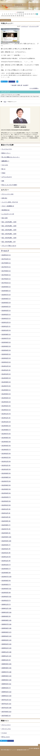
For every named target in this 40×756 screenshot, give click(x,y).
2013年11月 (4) (5, 418)
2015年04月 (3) (6, 350)
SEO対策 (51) (5, 210)
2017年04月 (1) (6, 275)
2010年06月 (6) (6, 580)
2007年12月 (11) (6, 699)
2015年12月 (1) (6, 322)
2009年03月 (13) (6, 640)
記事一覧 (19, 85)
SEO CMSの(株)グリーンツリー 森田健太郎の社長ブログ (15, 749)
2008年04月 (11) (6, 684)
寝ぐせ (3, 169)
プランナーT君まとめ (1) (8, 245)
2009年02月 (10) (6, 644)
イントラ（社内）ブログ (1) (9, 202)
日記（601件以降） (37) (8, 241)
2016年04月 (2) (6, 306)
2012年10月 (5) (6, 469)
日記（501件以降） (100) (8, 237)
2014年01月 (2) (6, 410)
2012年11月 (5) (5, 465)
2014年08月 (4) (6, 382)
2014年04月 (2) (6, 398)
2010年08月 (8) (6, 572)
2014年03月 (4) (6, 402)
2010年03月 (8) (6, 592)
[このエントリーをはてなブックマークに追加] (17, 81)
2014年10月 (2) (6, 374)
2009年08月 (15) (6, 620)
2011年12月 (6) (5, 509)
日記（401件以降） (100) (8, 234)
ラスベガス (4, 165)
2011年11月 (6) (5, 513)
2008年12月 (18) (6, 652)
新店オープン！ (6, 153)
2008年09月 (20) (6, 664)
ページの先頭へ (34, 88)
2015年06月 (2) (6, 342)
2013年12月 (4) (6, 413)
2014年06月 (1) (6, 390)
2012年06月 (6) (6, 485)
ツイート (5, 81)
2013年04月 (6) (6, 445)
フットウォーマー (6, 149)
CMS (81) (4, 198)
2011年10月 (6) (5, 517)
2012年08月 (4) (6, 477)
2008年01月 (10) (6, 695)
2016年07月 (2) (6, 294)
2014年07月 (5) (6, 386)
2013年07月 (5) (6, 433)
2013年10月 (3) (6, 422)
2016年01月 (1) (6, 318)
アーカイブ (5, 251)
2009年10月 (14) (6, 612)
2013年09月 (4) (6, 425)
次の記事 (25, 85)
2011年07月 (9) (5, 529)
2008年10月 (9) (6, 660)
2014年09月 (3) (6, 378)
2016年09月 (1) (6, 286)
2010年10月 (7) (6, 564)
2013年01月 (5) (6, 457)
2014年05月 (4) (6, 394)
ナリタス (4, 733)
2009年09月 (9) (6, 616)
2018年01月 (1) (6, 255)
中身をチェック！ (7, 23)
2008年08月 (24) (6, 668)
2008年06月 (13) (6, 676)
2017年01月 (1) (6, 282)
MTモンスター (5, 737)
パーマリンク (24, 26)
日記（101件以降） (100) (8, 222)
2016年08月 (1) (6, 290)
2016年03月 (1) (6, 310)
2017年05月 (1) (6, 271)
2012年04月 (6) (6, 493)
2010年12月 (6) (6, 556)
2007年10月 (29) (6, 707)
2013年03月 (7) (6, 449)
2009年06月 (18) (6, 628)
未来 (2, 181)
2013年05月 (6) (6, 441)
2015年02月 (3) (6, 358)
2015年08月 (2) (6, 334)
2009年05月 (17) (6, 632)
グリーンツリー (6, 725)
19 (37, 14)
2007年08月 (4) (6, 715)
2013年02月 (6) (6, 453)
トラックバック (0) (34, 26)
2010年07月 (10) (6, 576)
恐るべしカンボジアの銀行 (9, 185)
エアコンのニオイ (6, 177)
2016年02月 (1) (6, 314)
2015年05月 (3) (6, 346)
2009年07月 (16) (6, 624)
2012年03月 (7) (6, 497)
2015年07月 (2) (6, 338)
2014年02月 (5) (6, 406)
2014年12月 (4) (6, 366)
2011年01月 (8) (5, 553)
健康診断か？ (5, 161)
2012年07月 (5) (6, 481)
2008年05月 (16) (6, 680)
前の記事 (14, 85)
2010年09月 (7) (6, 568)
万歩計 (3, 173)
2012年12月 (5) (6, 461)
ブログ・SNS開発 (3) (7, 206)
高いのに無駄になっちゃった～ (10, 157)
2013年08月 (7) (6, 429)
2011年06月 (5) (5, 533)
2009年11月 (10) (6, 608)
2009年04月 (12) (6, 636)
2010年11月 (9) (5, 560)
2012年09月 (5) (6, 473)
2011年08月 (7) (5, 525)
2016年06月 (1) (6, 298)
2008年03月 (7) (6, 688)
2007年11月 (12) (6, 703)
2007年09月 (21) (6, 711)
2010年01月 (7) (6, 600)
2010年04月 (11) (6, 588)
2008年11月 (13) (6, 656)
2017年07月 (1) (6, 267)
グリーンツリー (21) (7, 194)
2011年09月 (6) (5, 521)
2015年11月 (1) (5, 326)
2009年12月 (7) (6, 604)
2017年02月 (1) (6, 279)
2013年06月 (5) (6, 437)
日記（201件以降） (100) (8, 226)
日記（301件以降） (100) (8, 230)
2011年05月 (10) (6, 537)
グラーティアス (6, 729)
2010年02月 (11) (6, 596)
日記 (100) (4, 218)
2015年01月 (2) (6, 362)
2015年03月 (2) (6, 354)
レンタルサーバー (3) (7, 214)
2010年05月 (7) (6, 584)
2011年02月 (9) (5, 549)
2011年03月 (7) (5, 545)
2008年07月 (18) (6, 672)
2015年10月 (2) (6, 330)
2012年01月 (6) (6, 505)
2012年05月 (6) (6, 489)
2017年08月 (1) (6, 263)
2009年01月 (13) (6, 648)
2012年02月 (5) (6, 501)
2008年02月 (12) (6, 692)
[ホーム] (1, 101)
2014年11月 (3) (5, 370)
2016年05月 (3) (6, 302)
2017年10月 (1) (6, 259)
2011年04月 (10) (6, 541)
